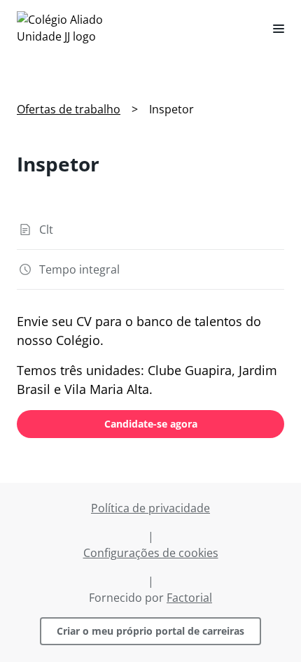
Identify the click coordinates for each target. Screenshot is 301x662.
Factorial (189, 597)
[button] (273, 28)
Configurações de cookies (150, 553)
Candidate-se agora (150, 423)
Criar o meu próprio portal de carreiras (150, 631)
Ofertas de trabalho (68, 109)
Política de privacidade (150, 508)
